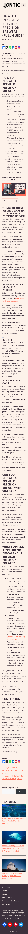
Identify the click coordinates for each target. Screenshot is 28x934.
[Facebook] (3, 47)
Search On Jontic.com (10, 788)
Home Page (6, 887)
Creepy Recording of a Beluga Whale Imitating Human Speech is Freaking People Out (14, 848)
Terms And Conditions (10, 901)
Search (20, 791)
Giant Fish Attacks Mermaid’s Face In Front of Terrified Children (13, 821)
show (14, 201)
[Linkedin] (13, 47)
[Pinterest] (16, 47)
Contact (5, 894)
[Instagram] (19, 47)
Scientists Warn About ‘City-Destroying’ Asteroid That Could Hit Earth (12, 875)
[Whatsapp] (10, 47)
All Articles (6, 904)
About (4, 891)
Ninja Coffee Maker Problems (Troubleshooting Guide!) (12, 770)
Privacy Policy (7, 897)
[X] (7, 47)
